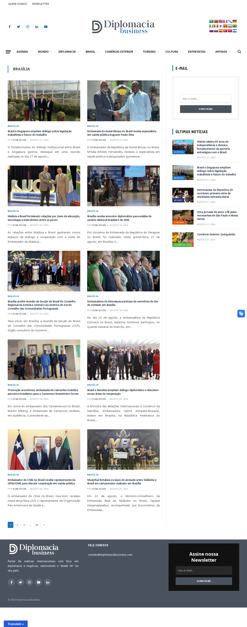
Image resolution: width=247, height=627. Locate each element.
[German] (235, 21)
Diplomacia (67, 51)
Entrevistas (197, 51)
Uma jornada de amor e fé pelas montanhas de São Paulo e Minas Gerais (217, 215)
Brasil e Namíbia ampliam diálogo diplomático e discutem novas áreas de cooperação (122, 391)
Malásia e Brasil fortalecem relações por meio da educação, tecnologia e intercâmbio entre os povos (44, 218)
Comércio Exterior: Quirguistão (216, 234)
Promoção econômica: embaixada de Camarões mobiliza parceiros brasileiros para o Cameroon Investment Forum (43, 391)
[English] (221, 21)
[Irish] (211, 26)
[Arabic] (211, 21)
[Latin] (225, 26)
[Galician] (230, 21)
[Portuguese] (235, 26)
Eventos (179, 152)
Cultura (171, 51)
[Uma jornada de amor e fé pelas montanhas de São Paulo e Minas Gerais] (183, 217)
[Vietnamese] (230, 31)
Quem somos (17, 4)
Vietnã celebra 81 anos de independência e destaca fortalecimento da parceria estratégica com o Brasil (213, 147)
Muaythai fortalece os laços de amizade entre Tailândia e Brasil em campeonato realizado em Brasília (121, 481)
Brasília (13, 126)
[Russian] (211, 31)
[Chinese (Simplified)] (216, 21)
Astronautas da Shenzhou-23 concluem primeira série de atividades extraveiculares (215, 193)
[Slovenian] (216, 31)
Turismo (149, 51)
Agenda (22, 51)
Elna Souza (19, 139)
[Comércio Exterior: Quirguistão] (183, 239)
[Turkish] (225, 31)
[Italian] (216, 26)
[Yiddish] (235, 31)
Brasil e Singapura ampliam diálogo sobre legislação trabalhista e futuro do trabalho (40, 133)
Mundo (43, 51)
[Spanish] (221, 31)
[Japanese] (221, 26)
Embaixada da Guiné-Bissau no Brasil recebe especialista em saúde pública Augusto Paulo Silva (121, 133)
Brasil (90, 51)
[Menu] (8, 51)
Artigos (221, 51)
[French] (225, 21)
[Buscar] (239, 51)
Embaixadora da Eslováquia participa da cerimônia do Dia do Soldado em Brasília (122, 303)
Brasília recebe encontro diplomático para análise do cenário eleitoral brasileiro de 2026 (119, 218)
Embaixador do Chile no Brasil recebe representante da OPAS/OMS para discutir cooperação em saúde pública (41, 481)
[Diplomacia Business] (123, 27)
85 (37, 525)
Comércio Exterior (119, 51)
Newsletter (40, 4)
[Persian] (230, 26)
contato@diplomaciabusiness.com (110, 554)
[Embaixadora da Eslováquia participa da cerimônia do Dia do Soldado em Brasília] (123, 271)
